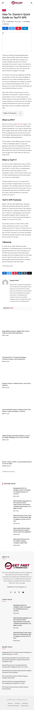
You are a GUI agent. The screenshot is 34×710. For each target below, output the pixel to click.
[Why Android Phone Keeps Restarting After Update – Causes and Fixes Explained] (7, 530)
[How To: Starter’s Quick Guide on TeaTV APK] (17, 41)
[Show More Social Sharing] (30, 28)
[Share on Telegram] (25, 28)
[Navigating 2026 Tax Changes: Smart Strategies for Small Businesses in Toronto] (7, 490)
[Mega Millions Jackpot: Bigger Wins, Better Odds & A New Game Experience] (17, 320)
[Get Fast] (17, 3)
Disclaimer (25, 703)
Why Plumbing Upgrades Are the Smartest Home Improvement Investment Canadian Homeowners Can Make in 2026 (22, 504)
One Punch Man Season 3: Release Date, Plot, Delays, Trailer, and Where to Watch (16, 410)
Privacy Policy (24, 705)
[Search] (31, 3)
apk (21, 124)
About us (10, 703)
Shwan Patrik (10, 21)
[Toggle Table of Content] (19, 113)
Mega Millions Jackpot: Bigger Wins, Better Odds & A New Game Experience (15, 332)
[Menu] (3, 2)
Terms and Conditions (13, 705)
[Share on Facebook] (5, 28)
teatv (18, 124)
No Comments (27, 21)
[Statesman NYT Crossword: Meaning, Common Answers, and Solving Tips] (17, 346)
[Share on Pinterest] (18, 28)
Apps (4, 10)
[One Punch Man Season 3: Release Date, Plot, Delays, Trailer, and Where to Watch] (17, 399)
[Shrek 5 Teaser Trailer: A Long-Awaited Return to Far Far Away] (17, 451)
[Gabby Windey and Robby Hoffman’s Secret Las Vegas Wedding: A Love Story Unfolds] (17, 425)
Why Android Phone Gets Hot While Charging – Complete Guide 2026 (21, 541)
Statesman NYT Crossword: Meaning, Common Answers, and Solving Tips (14, 358)
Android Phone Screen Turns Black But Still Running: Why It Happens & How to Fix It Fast (22, 518)
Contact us (17, 703)
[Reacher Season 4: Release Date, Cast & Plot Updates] (17, 372)
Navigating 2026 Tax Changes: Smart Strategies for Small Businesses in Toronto (22, 491)
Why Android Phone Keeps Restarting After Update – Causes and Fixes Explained (22, 530)
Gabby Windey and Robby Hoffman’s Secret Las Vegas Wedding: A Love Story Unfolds (16, 436)
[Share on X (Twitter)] (12, 28)
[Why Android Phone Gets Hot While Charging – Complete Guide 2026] (7, 541)
